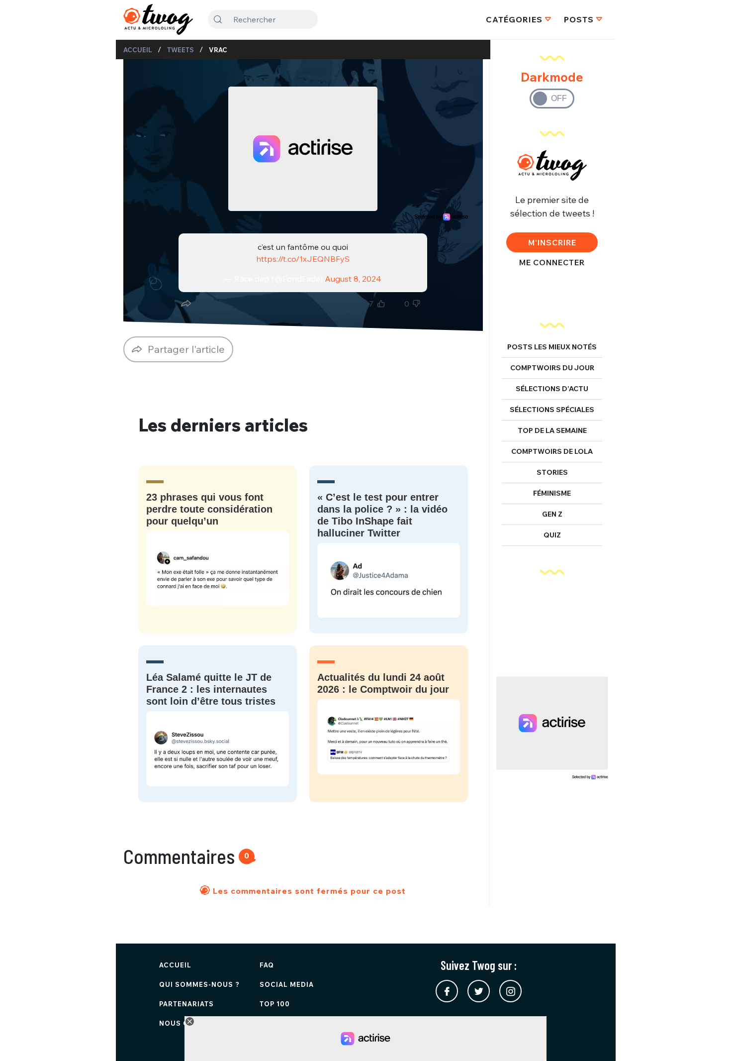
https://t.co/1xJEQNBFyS (303, 259)
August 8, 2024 (353, 279)
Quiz (552, 534)
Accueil (137, 50)
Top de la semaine (552, 430)
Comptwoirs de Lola (552, 451)
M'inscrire (552, 242)
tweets (180, 50)
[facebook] (447, 991)
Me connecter (552, 262)
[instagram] (510, 991)
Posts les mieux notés (552, 346)
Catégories (514, 19)
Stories (552, 472)
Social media (287, 984)
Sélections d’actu (552, 388)
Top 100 (275, 1004)
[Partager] (186, 303)
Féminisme (552, 493)
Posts (579, 19)
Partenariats (186, 1004)
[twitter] (478, 991)
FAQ (267, 965)
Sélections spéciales (552, 409)
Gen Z (552, 514)
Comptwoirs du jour (552, 367)
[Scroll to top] (708, 1038)
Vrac (218, 50)
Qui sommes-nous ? (199, 984)
